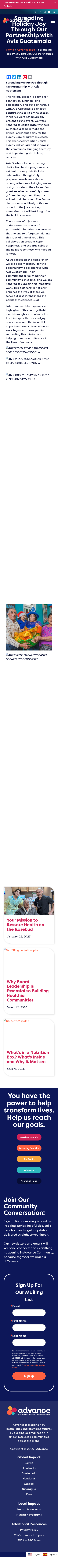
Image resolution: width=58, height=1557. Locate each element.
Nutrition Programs (29, 1515)
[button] (50, 1554)
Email (16, 1306)
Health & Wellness (29, 1509)
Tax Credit (29, 1159)
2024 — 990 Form (29, 1540)
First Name (19, 1321)
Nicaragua (29, 1489)
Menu (53, 21)
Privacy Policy (29, 1530)
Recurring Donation (29, 1148)
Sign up (29, 1376)
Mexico (29, 1484)
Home (10, 50)
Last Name (19, 1336)
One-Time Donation (29, 1137)
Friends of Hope (29, 1181)
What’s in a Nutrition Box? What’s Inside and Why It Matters (28, 1057)
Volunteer (29, 1170)
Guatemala (29, 1473)
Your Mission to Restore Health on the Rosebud (25, 924)
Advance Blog (26, 50)
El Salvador (29, 1468)
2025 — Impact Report (29, 1535)
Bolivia (29, 1463)
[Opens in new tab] (35, 11)
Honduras (29, 1478)
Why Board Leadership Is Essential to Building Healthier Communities (28, 991)
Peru (29, 1494)
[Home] (15, 21)
